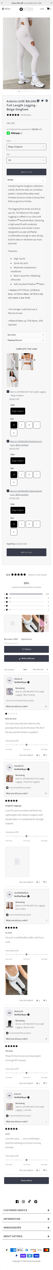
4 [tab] (27, 91)
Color (9, 141)
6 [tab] (33, 91)
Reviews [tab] (11, 640)
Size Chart (12, 335)
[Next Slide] (46, 623)
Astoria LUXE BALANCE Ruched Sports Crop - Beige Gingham (26, 443)
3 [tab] (25, 91)
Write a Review (31, 659)
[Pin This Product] (46, 100)
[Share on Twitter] (42, 100)
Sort (25, 669)
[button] (19, 115)
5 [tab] (30, 91)
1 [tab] (19, 91)
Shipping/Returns (15, 340)
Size (8, 154)
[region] (26, 623)
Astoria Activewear (33, 1261)
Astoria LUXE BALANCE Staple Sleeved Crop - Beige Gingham (26, 493)
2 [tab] (22, 91)
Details (10, 179)
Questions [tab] (26, 640)
